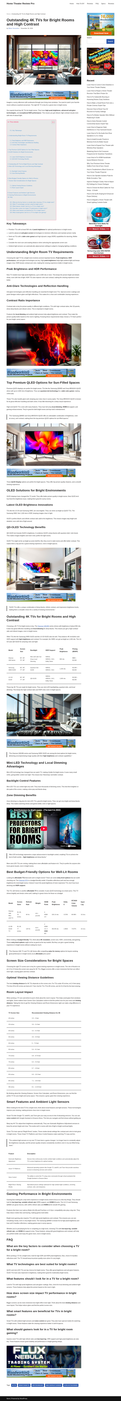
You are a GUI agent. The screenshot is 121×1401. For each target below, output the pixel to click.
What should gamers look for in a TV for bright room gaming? (29, 212)
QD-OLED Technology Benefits (20, 159)
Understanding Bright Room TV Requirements (23, 135)
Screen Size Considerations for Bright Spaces (22, 180)
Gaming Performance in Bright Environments (22, 195)
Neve (8, 1398)
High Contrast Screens (53, 1385)
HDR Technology (37, 1385)
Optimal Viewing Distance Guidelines (22, 185)
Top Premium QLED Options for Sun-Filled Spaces (24, 149)
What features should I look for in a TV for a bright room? (28, 206)
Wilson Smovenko (13, 28)
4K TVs (14, 1385)
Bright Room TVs (24, 1385)
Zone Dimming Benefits (18, 173)
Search (89, 37)
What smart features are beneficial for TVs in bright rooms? (29, 210)
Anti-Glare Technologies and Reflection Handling (25, 142)
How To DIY (80, 3)
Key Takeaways (17, 130)
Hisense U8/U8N (43, 626)
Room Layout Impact (18, 187)
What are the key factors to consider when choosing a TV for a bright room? (33, 202)
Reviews (90, 3)
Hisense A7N (23, 880)
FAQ (97, 3)
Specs (103, 3)
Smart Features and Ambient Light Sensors (22, 192)
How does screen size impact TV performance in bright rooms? (30, 208)
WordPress (23, 1398)
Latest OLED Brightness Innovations (22, 157)
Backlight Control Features (19, 171)
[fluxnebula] (44, 1372)
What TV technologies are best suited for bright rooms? (28, 204)
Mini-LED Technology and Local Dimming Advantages (25, 166)
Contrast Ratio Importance (19, 144)
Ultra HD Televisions (71, 1385)
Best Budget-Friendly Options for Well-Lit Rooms (23, 178)
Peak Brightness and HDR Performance (23, 140)
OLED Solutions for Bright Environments (21, 152)
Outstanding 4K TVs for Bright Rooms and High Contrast (26, 164)
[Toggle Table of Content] (52, 122)
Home (72, 3)
